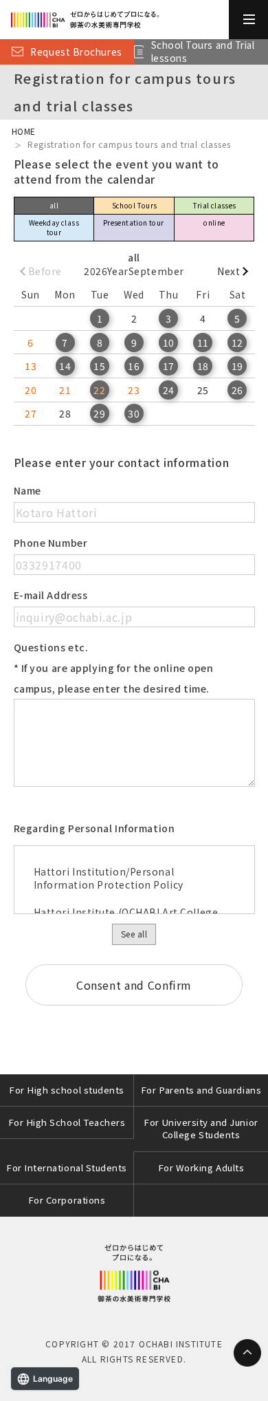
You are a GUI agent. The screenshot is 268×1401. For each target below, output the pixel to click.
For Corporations (66, 1199)
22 (99, 390)
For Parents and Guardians (201, 1089)
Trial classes (214, 205)
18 (203, 366)
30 (133, 413)
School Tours (134, 205)
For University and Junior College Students (201, 1128)
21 (65, 390)
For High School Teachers (67, 1122)
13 (30, 366)
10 (169, 342)
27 (30, 413)
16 (133, 366)
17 (169, 366)
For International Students (66, 1167)
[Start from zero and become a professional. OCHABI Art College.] (114, 19)
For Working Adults (201, 1167)
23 (133, 390)
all (53, 205)
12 (237, 342)
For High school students (66, 1089)
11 (203, 342)
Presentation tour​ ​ (134, 222)
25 (203, 390)
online (214, 222)
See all (134, 934)
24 (169, 390)
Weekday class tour (54, 227)
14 (65, 366)
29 (99, 413)
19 (237, 366)
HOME (24, 131)
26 (237, 390)
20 (30, 390)
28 (65, 413)
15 (99, 366)
